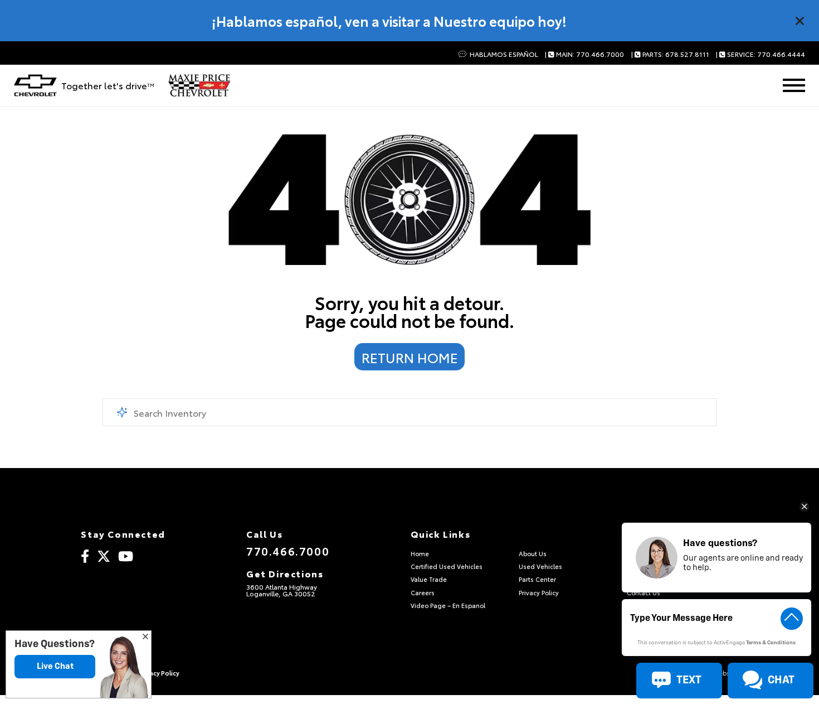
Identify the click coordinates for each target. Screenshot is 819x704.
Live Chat (55, 666)
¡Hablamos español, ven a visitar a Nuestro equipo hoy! (389, 20)
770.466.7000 (287, 550)
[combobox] (410, 412)
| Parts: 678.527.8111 (670, 54)
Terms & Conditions (771, 642)
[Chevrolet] (35, 85)
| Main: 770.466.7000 (584, 54)
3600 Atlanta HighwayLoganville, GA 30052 (281, 590)
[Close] (800, 20)
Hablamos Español (503, 54)
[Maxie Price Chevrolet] (199, 85)
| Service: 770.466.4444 (760, 54)
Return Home (410, 357)
